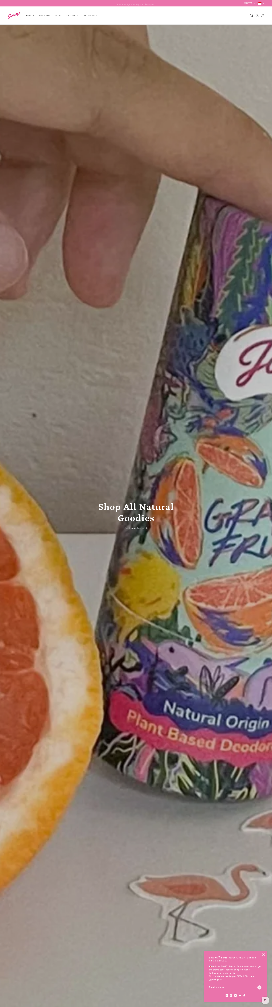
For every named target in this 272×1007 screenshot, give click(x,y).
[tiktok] (244, 995)
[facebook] (226, 995)
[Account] (257, 15)
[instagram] (231, 995)
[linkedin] (235, 995)
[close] (263, 954)
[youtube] (240, 995)
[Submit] (259, 987)
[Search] (251, 15)
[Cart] (262, 15)
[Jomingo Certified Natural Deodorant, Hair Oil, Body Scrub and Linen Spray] (14, 16)
